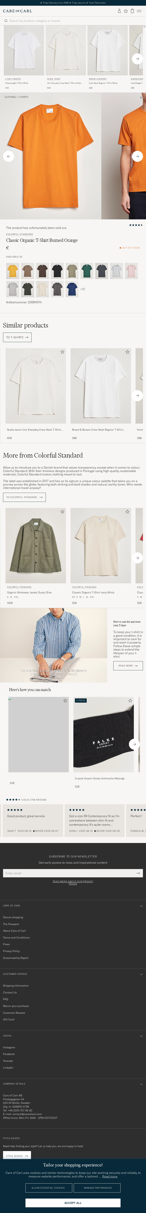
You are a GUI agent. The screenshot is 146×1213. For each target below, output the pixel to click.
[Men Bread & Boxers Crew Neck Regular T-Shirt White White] (107, 50)
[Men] (38, 734)
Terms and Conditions (16, 937)
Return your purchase (16, 1006)
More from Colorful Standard (43, 455)
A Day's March (13, 79)
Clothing (10, 97)
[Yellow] (12, 271)
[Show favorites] (126, 11)
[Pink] (131, 271)
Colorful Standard (19, 234)
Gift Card (8, 1019)
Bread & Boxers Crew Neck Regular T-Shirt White (97, 430)
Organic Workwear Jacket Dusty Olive (29, 592)
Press (6, 944)
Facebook (9, 1054)
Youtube (8, 1061)
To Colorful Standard (22, 497)
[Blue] (72, 289)
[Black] (57, 271)
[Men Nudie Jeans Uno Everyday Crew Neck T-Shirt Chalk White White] (66, 50)
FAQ (5, 999)
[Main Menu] (139, 11)
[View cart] (132, 11)
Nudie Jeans (53, 79)
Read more (126, 665)
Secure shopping (13, 917)
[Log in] (119, 11)
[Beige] (42, 289)
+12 (82, 289)
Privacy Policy (11, 951)
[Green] (72, 271)
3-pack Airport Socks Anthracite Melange (100, 778)
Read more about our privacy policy (73, 882)
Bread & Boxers (97, 79)
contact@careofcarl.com (27, 1114)
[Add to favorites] (61, 352)
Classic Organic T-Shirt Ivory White (93, 592)
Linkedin (8, 1067)
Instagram (9, 1047)
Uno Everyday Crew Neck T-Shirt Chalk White (64, 83)
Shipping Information (16, 985)
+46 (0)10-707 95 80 (20, 1110)
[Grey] (116, 271)
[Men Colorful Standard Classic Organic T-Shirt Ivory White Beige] (101, 545)
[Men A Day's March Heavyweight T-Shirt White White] (24, 50)
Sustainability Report (16, 958)
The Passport (11, 924)
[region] (73, 820)
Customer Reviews (14, 1013)
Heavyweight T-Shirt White (16, 83)
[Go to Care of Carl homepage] (17, 11)
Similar (25, 325)
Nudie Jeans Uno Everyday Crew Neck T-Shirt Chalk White (34, 430)
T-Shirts (23, 97)
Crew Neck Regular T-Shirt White (103, 83)
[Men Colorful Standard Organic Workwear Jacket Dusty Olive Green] (36, 545)
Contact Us (10, 992)
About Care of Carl (14, 930)
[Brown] (27, 271)
